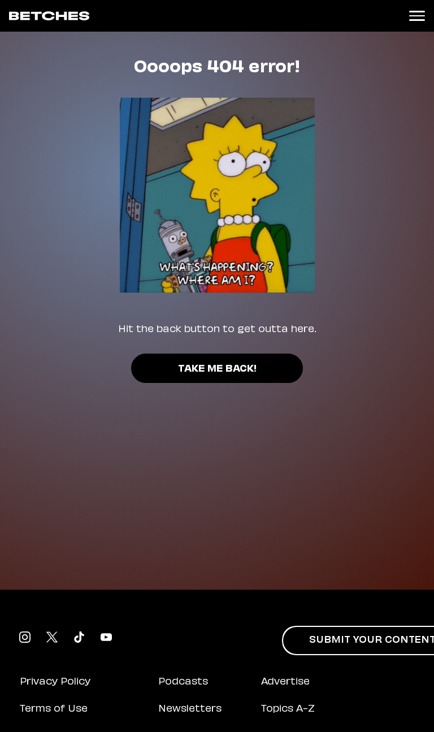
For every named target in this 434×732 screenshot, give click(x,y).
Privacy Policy (55, 682)
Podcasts (183, 682)
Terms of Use (54, 709)
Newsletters (190, 709)
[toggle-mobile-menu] (417, 16)
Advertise (285, 682)
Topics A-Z (288, 709)
